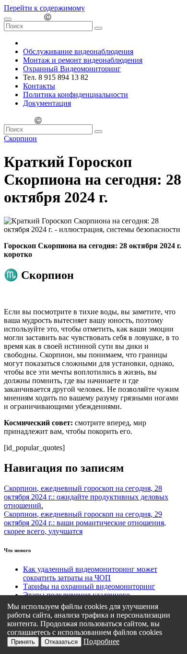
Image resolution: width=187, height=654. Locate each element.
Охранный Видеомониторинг (72, 69)
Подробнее (101, 641)
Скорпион (20, 138)
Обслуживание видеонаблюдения (78, 51)
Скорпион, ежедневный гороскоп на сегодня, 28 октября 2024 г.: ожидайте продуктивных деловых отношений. (86, 497)
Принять (23, 641)
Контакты (39, 86)
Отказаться (61, 641)
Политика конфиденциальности (75, 94)
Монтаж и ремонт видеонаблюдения (82, 60)
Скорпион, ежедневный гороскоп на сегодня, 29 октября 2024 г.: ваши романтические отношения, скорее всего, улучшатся (85, 522)
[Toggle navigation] (8, 19)
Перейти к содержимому (44, 8)
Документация (47, 103)
